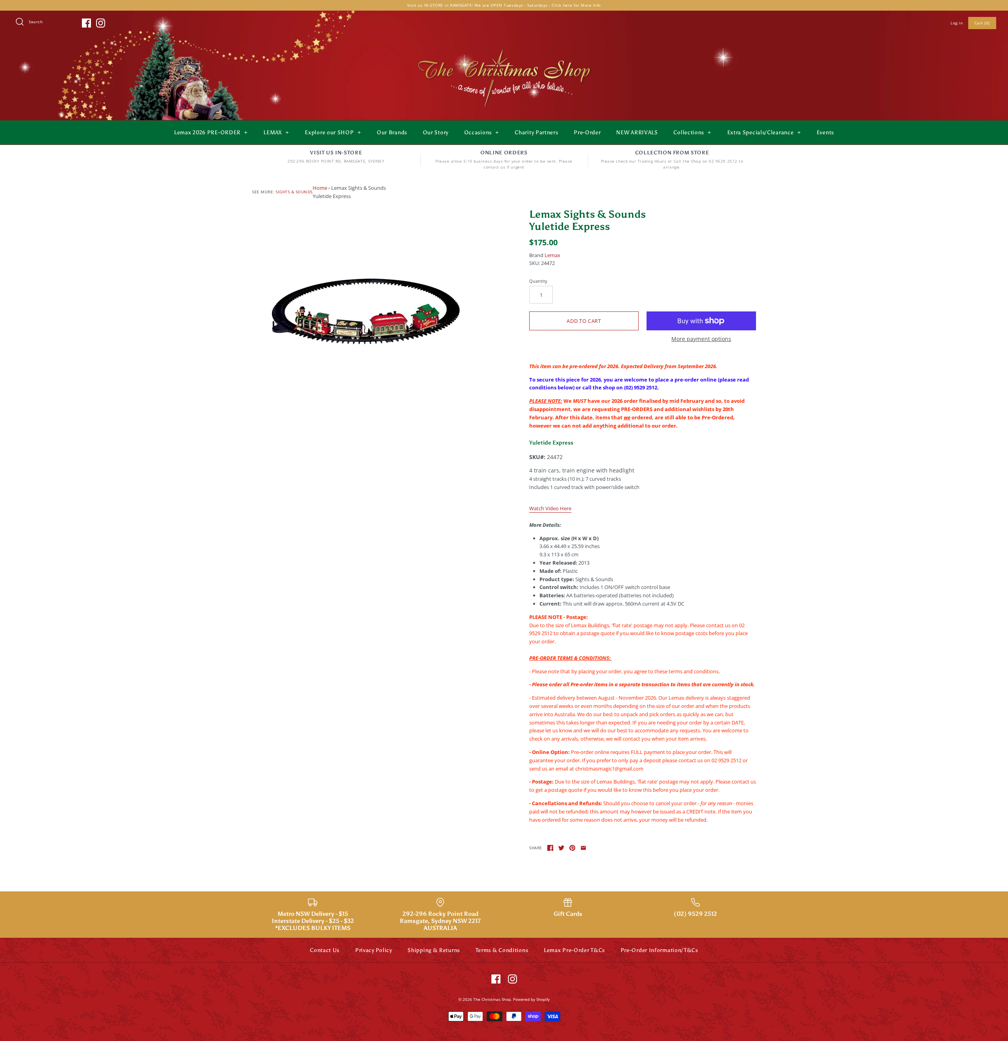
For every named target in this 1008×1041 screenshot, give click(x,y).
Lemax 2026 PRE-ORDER (211, 132)
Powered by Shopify (531, 999)
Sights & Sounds (294, 191)
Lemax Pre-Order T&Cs (574, 950)
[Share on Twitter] (561, 848)
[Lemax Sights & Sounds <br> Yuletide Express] (365, 306)
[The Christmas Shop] (504, 48)
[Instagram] (100, 23)
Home (320, 187)
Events (825, 132)
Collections (692, 132)
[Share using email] (583, 848)
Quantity (538, 281)
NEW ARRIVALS (637, 132)
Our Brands (392, 132)
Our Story (435, 132)
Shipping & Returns (434, 950)
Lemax (552, 255)
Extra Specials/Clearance (764, 132)
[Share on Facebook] (550, 848)
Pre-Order (587, 132)
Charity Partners (536, 132)
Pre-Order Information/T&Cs (659, 950)
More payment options (701, 339)
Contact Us (324, 950)
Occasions (481, 132)
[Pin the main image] (572, 848)
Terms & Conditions (502, 950)
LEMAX (276, 132)
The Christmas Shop (492, 999)
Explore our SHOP (333, 132)
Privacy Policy (373, 950)
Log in (957, 23)
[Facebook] (86, 23)
